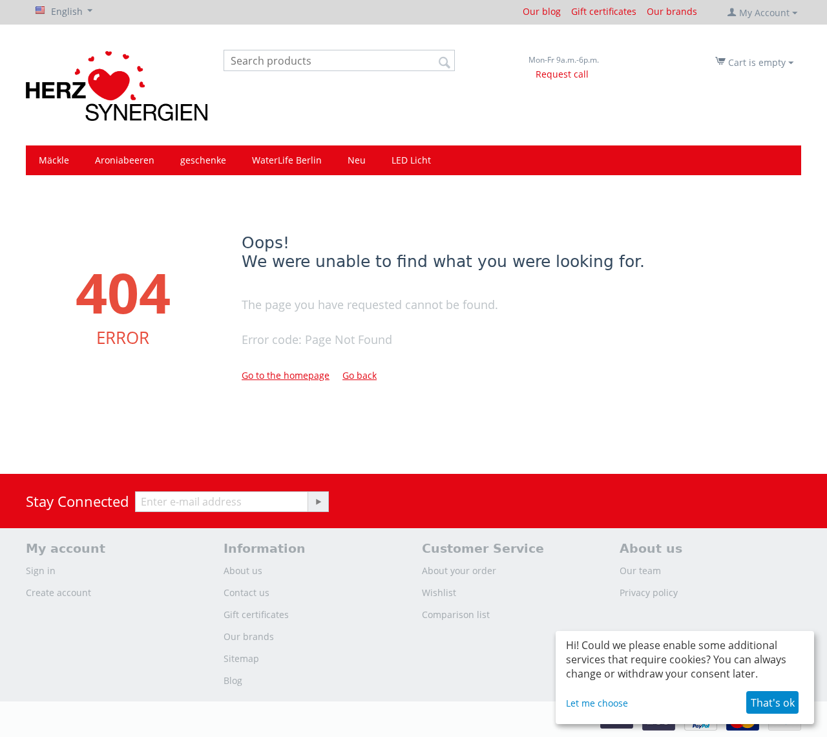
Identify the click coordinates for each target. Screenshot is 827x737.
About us (243, 570)
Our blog (542, 11)
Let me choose (597, 703)
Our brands (672, 11)
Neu (357, 160)
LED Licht (411, 160)
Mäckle (54, 160)
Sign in (41, 570)
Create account (58, 592)
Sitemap (241, 658)
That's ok (773, 703)
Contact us (246, 592)
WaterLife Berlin (287, 160)
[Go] (318, 501)
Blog (233, 680)
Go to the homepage (286, 375)
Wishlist (439, 592)
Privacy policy (649, 592)
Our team (640, 570)
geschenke (203, 160)
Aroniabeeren (124, 160)
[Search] (445, 61)
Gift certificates (603, 11)
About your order (459, 570)
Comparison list (456, 614)
